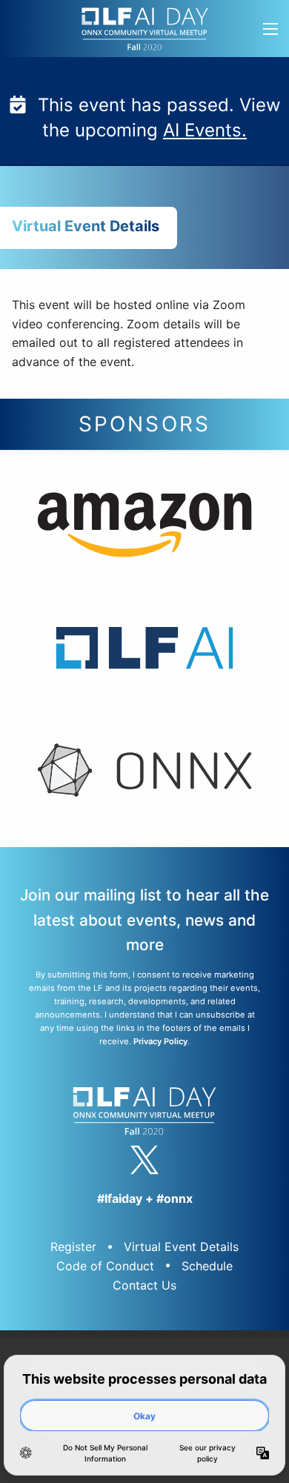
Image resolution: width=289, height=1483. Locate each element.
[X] (144, 1160)
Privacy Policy (160, 1041)
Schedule (207, 1265)
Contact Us (144, 1285)
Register (73, 1246)
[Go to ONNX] (144, 774)
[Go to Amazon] (144, 529)
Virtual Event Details (181, 1246)
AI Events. (205, 130)
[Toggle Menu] (270, 28)
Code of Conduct (105, 1265)
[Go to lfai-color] (144, 651)
